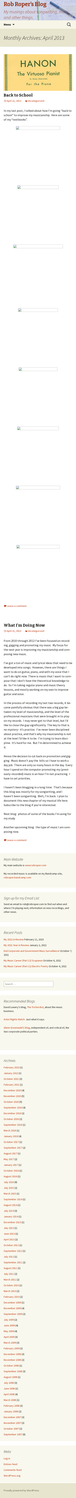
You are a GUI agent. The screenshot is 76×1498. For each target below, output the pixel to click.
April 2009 (9, 1337)
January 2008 (11, 1411)
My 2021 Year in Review (16, 945)
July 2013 (9, 1228)
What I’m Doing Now (24, 625)
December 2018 (12, 1113)
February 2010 (11, 1296)
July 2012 (9, 1256)
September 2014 (13, 1199)
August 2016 (10, 1176)
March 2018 (10, 1130)
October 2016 (11, 1170)
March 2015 (10, 1193)
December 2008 (12, 1354)
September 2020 (13, 1107)
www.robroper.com (35, 865)
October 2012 (11, 1245)
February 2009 (11, 1348)
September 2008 (13, 1371)
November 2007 (12, 1423)
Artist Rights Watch (14, 1019)
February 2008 (11, 1405)
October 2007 (11, 1428)
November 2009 (12, 1308)
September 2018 (13, 1124)
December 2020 (12, 1090)
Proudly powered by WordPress (21, 1490)
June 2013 (9, 1233)
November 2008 (12, 1359)
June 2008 (9, 1388)
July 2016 (9, 1182)
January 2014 (11, 1216)
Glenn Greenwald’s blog (17, 1027)
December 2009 (12, 1302)
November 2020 (12, 1096)
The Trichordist (35, 1007)
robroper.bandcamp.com (17, 877)
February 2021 (11, 1084)
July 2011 (9, 1273)
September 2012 (13, 1251)
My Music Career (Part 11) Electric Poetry (26, 966)
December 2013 (12, 1222)
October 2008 (11, 1365)
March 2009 (10, 1342)
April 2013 (9, 1239)
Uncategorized (36, 100)
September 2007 (13, 1434)
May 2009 (9, 1331)
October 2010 (11, 1285)
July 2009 (9, 1319)
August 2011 (10, 1268)
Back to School (18, 95)
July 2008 (9, 1382)
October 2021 (11, 1079)
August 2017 (10, 1153)
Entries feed (10, 1464)
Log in (7, 1458)
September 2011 (13, 1262)
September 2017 (13, 1147)
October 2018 (11, 1119)
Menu (7, 24)
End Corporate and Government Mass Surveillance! (32, 951)
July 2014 (9, 1210)
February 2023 (11, 1067)
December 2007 (12, 1417)
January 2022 (11, 1073)
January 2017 (11, 1165)
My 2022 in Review (14, 939)
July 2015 (9, 1187)
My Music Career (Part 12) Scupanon (23, 960)
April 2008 (9, 1394)
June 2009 (9, 1325)
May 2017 (9, 1159)
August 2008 (10, 1377)
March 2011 (10, 1279)
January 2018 (11, 1136)
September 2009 (13, 1314)
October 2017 (11, 1142)
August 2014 (10, 1205)
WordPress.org (12, 1475)
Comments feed (13, 1470)
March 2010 (10, 1291)
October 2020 (11, 1101)
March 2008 (10, 1400)
